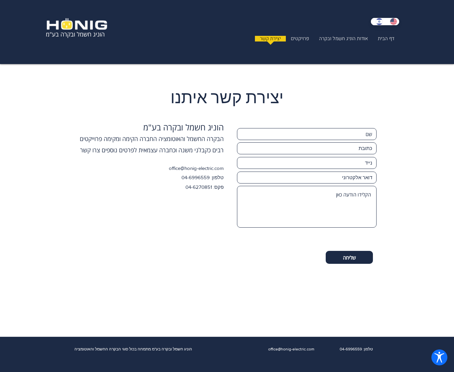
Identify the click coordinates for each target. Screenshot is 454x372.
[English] (392, 21)
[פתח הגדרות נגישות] (439, 357)
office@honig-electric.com (196, 168)
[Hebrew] (378, 21)
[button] (300, 41)
